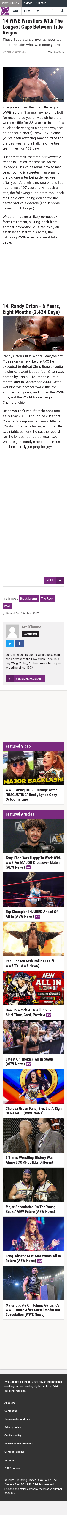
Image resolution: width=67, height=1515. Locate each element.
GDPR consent (12, 1468)
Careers (9, 1459)
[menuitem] (11, 3)
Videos (28, 3)
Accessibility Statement (18, 1443)
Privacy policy (12, 1427)
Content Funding (14, 1451)
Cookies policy (13, 1435)
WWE (7, 606)
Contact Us (10, 1410)
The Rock (47, 598)
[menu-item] (15, 11)
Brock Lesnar (28, 598)
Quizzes (41, 3)
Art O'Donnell (16, 52)
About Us (9, 1402)
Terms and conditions (17, 1419)
